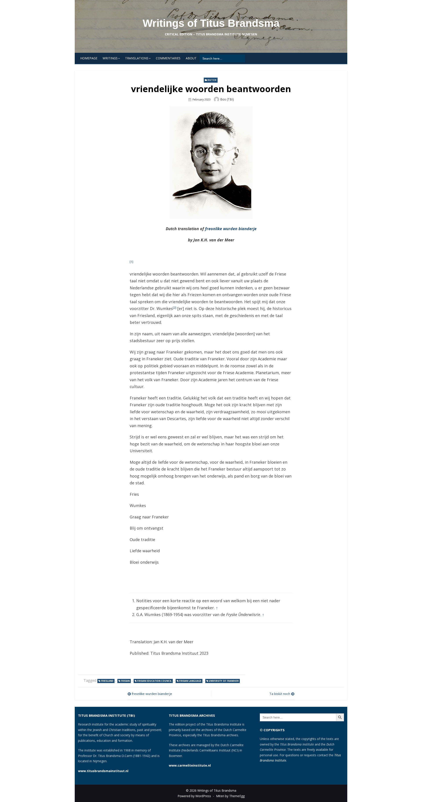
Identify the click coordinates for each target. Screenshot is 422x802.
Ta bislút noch (279, 693)
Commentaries (168, 58)
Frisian (125, 680)
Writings (110, 58)
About (191, 58)
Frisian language (190, 680)
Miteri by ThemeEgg (230, 796)
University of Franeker (224, 680)
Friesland (107, 680)
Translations (136, 58)
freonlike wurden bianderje (230, 228)
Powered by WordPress (194, 796)
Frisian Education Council (154, 680)
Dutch (211, 80)
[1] (131, 262)
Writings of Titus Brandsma (211, 23)
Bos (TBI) (227, 99)
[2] (174, 308)
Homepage (88, 58)
